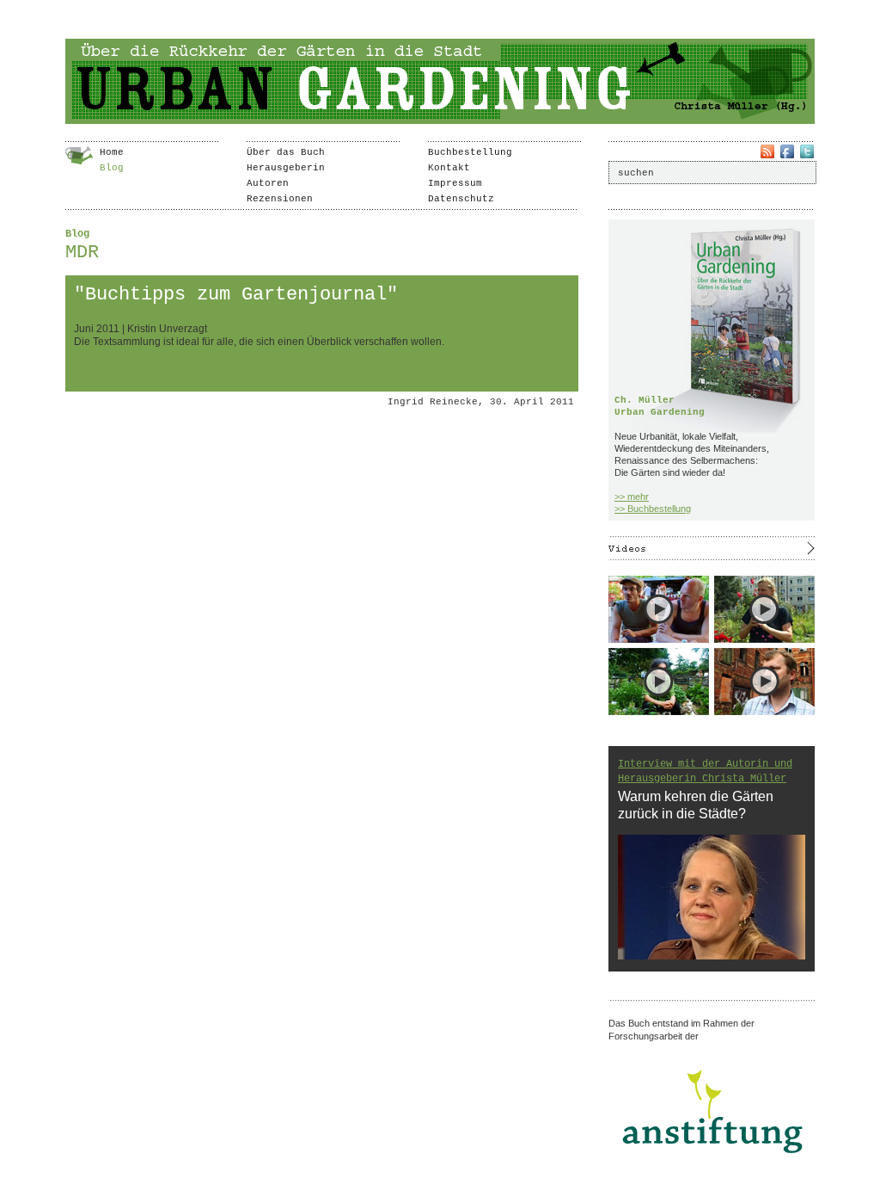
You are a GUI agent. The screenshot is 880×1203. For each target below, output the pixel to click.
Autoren (268, 183)
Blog (112, 168)
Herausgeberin (286, 168)
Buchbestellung (470, 152)
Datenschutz (461, 199)
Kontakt (449, 168)
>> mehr (631, 496)
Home (112, 152)
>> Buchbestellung (652, 508)
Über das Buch (286, 152)
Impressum (455, 183)
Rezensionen (280, 199)
